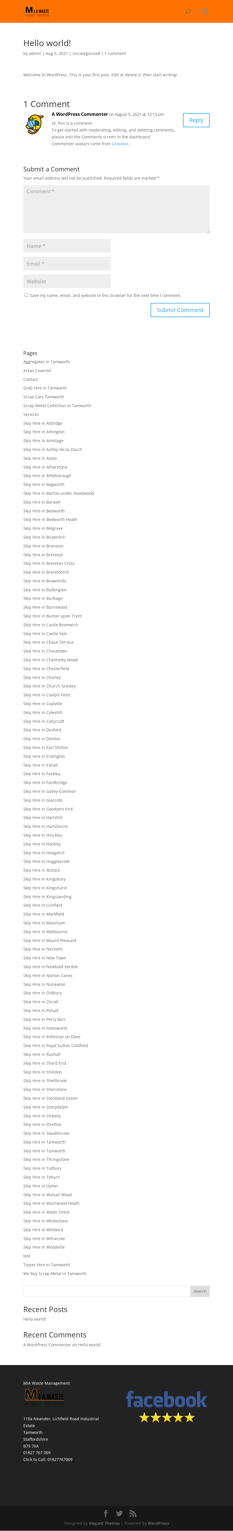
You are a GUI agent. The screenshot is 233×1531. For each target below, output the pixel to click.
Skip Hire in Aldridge (43, 423)
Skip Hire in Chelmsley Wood (50, 659)
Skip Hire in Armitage (43, 440)
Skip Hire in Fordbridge (45, 782)
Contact (30, 379)
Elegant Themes (104, 1523)
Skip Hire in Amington (44, 431)
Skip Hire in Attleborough (47, 475)
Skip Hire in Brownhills (44, 581)
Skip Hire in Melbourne (45, 931)
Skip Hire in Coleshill (43, 712)
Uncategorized (86, 53)
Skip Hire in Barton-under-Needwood (58, 493)
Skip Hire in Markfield (43, 914)
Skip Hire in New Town (44, 958)
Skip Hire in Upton (40, 1186)
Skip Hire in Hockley (42, 844)
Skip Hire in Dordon (42, 738)
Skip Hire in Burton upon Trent (52, 616)
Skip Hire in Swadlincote (46, 1133)
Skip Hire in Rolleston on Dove (51, 1036)
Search (200, 1291)
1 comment (115, 53)
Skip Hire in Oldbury (42, 993)
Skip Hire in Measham (44, 922)
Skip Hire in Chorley (42, 677)
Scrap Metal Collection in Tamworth (57, 405)
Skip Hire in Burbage (43, 598)
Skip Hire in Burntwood (45, 607)
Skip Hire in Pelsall (41, 1010)
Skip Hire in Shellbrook (44, 1080)
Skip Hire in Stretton (42, 1124)
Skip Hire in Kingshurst (45, 887)
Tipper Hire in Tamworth (46, 1264)
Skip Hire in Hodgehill (44, 852)
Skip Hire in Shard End (44, 1063)
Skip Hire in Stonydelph (45, 1107)
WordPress (158, 1523)
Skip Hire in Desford (42, 729)
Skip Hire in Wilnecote (44, 1238)
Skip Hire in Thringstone (46, 1159)
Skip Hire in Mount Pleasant (49, 940)
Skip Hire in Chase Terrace (48, 642)
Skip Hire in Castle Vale (45, 633)
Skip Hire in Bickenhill (44, 537)
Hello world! (34, 1319)
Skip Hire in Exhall (40, 765)
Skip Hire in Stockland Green (50, 1098)
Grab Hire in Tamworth (45, 388)
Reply (196, 120)
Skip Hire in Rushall (42, 1054)
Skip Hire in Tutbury (42, 1168)
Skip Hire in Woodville (44, 1247)
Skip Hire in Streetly (42, 1116)
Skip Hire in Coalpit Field (46, 694)
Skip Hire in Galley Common (49, 791)
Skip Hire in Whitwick (43, 1229)
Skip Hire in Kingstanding (47, 896)
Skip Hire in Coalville (42, 703)
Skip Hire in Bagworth (44, 484)
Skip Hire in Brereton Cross (49, 563)
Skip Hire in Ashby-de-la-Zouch (52, 449)
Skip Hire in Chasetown (45, 651)
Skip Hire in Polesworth (45, 1028)
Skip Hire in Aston (40, 458)
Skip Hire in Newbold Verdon (50, 966)
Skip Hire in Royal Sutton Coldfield (55, 1045)
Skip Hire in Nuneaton (44, 984)
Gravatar (120, 143)
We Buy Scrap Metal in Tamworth (55, 1273)
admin (35, 53)
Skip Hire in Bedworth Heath (50, 519)
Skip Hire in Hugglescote (46, 861)
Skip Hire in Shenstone (44, 1089)
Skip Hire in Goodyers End (48, 809)
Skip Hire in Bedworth (44, 511)
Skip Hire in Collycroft (43, 721)
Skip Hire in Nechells (43, 949)
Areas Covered (37, 370)
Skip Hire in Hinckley (42, 835)
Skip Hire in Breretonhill (46, 572)
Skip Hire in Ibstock (41, 870)
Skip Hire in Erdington (44, 756)
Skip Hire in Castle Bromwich (50, 624)
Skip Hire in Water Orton (46, 1212)
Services (31, 414)
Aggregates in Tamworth (46, 361)
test (26, 1256)
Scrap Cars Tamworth (43, 396)
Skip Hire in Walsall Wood (47, 1194)
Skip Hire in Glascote (43, 800)
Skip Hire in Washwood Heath (51, 1203)
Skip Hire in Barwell (42, 502)
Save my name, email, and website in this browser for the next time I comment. (105, 295)
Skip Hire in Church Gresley (49, 686)
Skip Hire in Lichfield (42, 905)
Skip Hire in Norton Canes (47, 975)
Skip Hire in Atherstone (45, 467)
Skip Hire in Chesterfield (46, 668)
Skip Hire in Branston (43, 546)
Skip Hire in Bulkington (45, 589)
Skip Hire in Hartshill (43, 817)
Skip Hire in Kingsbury (44, 879)
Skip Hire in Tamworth (44, 1142)
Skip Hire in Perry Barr (44, 1019)
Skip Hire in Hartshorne (45, 826)
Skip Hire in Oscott (41, 1001)
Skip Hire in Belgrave (43, 528)
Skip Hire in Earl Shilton (45, 747)
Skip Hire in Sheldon (42, 1072)
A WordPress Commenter (80, 114)
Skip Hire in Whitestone (45, 1221)
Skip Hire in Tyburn (41, 1177)
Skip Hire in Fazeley (41, 773)
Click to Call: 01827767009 (47, 1459)
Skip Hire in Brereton (43, 554)
